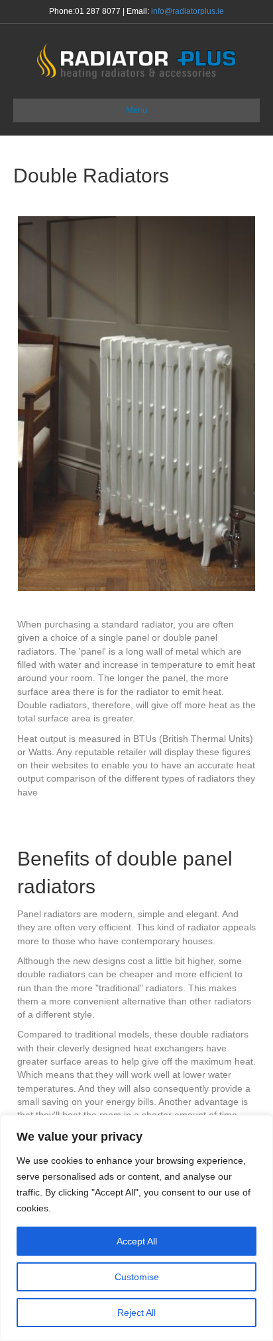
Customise (137, 1277)
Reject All (136, 1312)
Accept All (137, 1241)
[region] (136, 1228)
